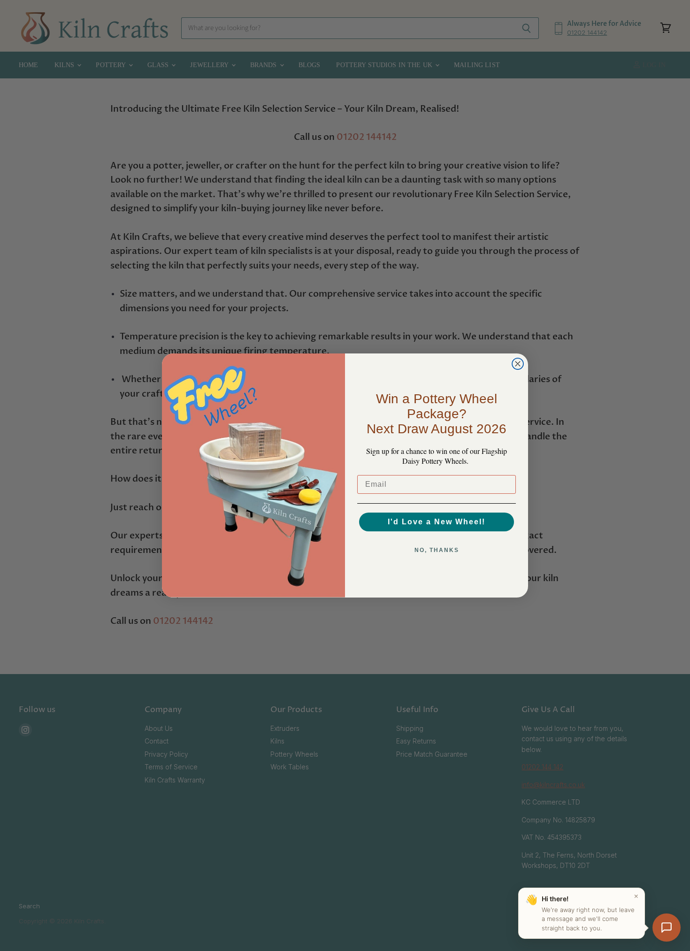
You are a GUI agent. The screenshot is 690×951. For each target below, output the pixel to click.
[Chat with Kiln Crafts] (666, 927)
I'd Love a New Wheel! (436, 522)
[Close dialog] (517, 363)
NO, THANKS (436, 550)
